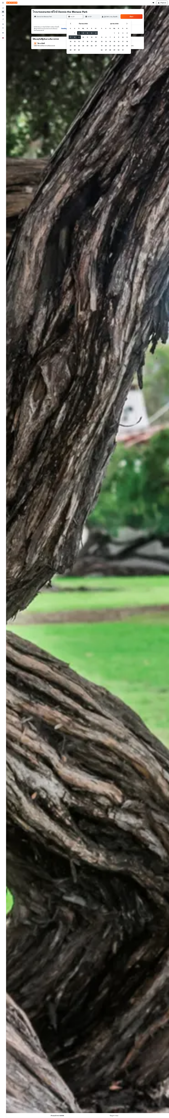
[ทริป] (3, 33)
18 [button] (87, 41)
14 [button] (70, 41)
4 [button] (87, 33)
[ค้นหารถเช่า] (3, 15)
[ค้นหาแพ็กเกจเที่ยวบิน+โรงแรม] (3, 19)
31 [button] (122, 50)
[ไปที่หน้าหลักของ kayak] (11, 3)
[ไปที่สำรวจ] (3, 24)
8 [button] (74, 37)
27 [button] (96, 46)
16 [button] (79, 41)
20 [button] (96, 41)
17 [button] (83, 41)
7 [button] (70, 37)
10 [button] (83, 37)
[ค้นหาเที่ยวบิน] (3, 8)
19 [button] (91, 41)
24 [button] (83, 46)
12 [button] (91, 37)
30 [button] (79, 50)
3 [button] (83, 33)
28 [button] (70, 50)
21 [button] (70, 46)
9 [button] (118, 37)
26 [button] (91, 46)
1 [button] (74, 33)
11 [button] (87, 37)
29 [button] (75, 50)
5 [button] (91, 33)
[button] (3, 3)
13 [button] (96, 37)
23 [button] (79, 46)
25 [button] (87, 46)
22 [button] (75, 46)
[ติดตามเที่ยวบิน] (3, 28)
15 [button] (74, 41)
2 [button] (118, 33)
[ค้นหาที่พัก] (3, 12)
